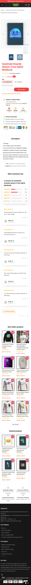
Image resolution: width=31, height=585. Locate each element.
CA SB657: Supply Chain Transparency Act (12, 537)
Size (3, 79)
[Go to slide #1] (11, 57)
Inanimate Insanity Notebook (9, 13)
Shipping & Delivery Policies (8, 544)
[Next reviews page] (27, 315)
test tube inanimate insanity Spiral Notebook (22, 450)
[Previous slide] (3, 34)
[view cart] (29, 5)
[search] (26, 5)
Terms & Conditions (6, 530)
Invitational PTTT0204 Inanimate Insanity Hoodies (7, 346)
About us (3, 528)
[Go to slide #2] (20, 57)
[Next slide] (28, 34)
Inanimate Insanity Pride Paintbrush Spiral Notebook (8, 474)
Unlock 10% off (3, 578)
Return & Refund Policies (7, 549)
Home (2, 10)
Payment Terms (5, 547)
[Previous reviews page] (19, 315)
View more (15, 424)
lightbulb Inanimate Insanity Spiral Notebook (7, 450)
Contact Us (4, 551)
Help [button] (28, 583)
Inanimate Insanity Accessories (15, 10)
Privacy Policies (5, 532)
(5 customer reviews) (14, 73)
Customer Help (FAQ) (6, 554)
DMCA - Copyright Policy (7, 535)
